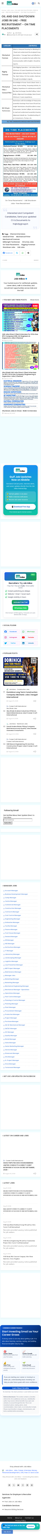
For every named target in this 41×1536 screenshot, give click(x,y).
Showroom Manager (12, 1053)
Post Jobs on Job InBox (13, 1502)
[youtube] (18, 1485)
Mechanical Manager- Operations (17, 990)
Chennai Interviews (17, 234)
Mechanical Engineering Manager (17, 986)
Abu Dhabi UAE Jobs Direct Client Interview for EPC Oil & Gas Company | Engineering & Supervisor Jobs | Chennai (19, 374)
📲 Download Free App (20, 507)
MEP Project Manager (12, 968)
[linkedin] (27, 1485)
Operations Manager (12, 993)
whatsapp (31, 632)
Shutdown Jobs (9, 247)
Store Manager (10, 1064)
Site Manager (10, 1057)
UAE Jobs (10, 10)
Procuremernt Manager (13, 1011)
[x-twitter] (13, 1485)
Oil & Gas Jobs (28, 242)
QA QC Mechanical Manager (15, 1025)
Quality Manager (11, 1036)
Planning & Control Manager (15, 1000)
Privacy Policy (20, 1521)
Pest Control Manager (13, 997)
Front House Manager (12, 933)
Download (31, 1526)
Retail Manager (10, 1039)
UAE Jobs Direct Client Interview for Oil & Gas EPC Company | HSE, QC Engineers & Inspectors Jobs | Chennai (20, 336)
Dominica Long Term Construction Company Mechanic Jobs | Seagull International (22, 694)
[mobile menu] (2, 3)
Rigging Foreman (28, 245)
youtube (31, 637)
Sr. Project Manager (12, 1060)
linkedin (31, 643)
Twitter (16, 253)
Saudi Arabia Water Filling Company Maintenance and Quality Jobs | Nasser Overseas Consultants (22, 728)
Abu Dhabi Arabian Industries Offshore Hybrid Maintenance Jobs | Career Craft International (22, 713)
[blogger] (31, 1485)
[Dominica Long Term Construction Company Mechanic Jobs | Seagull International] (20, 671)
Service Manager (11, 1050)
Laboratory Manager (12, 954)
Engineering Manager (12, 919)
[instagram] (22, 1485)
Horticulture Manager (12, 947)
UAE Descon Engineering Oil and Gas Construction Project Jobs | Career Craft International (22, 746)
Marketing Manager (12, 979)
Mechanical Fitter (23, 237)
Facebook (9, 253)
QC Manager (9, 1032)
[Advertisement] (20, 442)
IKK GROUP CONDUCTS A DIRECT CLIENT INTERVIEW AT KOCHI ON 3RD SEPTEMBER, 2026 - (20, 1211)
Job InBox (19, 278)
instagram (13, 637)
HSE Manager (9, 944)
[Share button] (28, 253)
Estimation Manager (12, 922)
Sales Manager (10, 1043)
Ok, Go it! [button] (7, 1532)
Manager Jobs (10, 975)
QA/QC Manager (11, 1028)
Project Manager (11, 1018)
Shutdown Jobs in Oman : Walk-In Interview (19, 411)
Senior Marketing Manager (14, 1046)
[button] (39, 3)
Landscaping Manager (13, 958)
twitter (13, 643)
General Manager (11, 936)
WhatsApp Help (20, 608)
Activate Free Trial (21, 602)
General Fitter (8, 237)
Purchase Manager (11, 1021)
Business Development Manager (16, 894)
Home (4, 10)
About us (18, 1518)
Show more (34, 300)
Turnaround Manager (12, 1067)
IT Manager (9, 951)
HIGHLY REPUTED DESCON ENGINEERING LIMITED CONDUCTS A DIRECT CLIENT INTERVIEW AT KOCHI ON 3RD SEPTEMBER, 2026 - (19, 1166)
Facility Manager (11, 926)
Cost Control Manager (13, 915)
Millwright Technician (11, 242)
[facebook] (9, 1485)
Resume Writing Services (14, 1509)
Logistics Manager (11, 961)
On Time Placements (11, 245)
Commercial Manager (12, 905)
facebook (13, 632)
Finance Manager (11, 929)
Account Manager (11, 891)
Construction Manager (13, 908)
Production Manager (12, 1014)
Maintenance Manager (13, 972)
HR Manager (9, 940)
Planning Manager (11, 1004)
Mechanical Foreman (11, 239)
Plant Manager (10, 1007)
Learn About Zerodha (20, 1388)
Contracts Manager (12, 912)
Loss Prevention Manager (14, 965)
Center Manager (11, 901)
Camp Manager (10, 898)
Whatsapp (22, 253)
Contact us (29, 1518)
